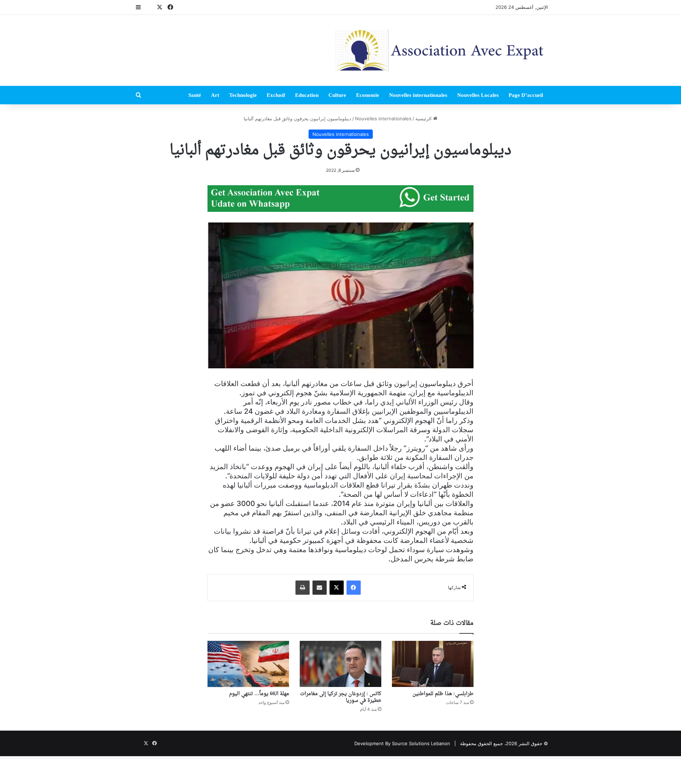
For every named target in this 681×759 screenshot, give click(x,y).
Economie (367, 95)
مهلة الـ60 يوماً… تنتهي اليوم (259, 694)
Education (307, 95)
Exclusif (276, 95)
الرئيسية (424, 118)
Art (215, 95)
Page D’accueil (526, 95)
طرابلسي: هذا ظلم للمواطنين (443, 694)
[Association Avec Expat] (441, 50)
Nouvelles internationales (418, 95)
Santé (194, 95)
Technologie (243, 95)
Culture (337, 95)
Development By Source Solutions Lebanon (402, 743)
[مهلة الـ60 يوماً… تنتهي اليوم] (248, 664)
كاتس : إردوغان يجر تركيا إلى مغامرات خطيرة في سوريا (340, 697)
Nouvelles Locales (478, 95)
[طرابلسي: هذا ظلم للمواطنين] (433, 664)
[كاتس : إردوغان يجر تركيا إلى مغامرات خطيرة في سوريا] (340, 664)
